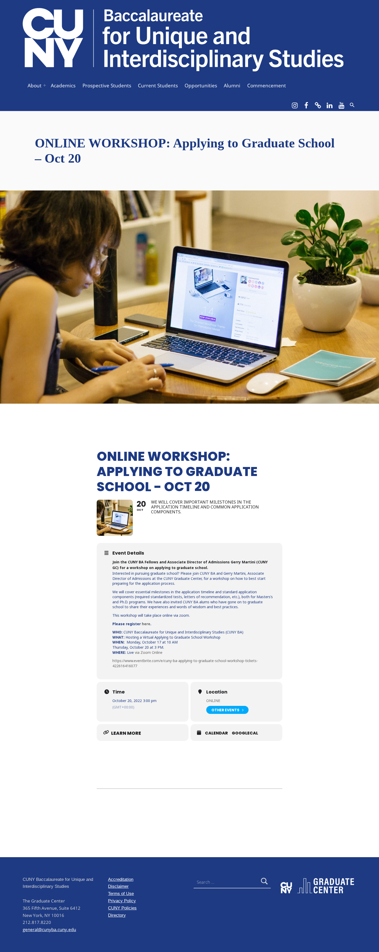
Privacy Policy (122, 900)
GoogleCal (245, 733)
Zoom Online (151, 652)
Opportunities (201, 85)
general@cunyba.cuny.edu (49, 929)
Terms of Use (121, 893)
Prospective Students (107, 85)
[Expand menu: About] (44, 85)
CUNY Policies (122, 908)
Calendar (216, 733)
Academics (63, 85)
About (35, 85)
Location (216, 692)
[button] (352, 105)
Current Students (158, 85)
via (138, 652)
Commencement (266, 85)
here (146, 623)
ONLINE (213, 700)
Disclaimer (118, 886)
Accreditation (120, 879)
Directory (117, 915)
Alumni (232, 85)
